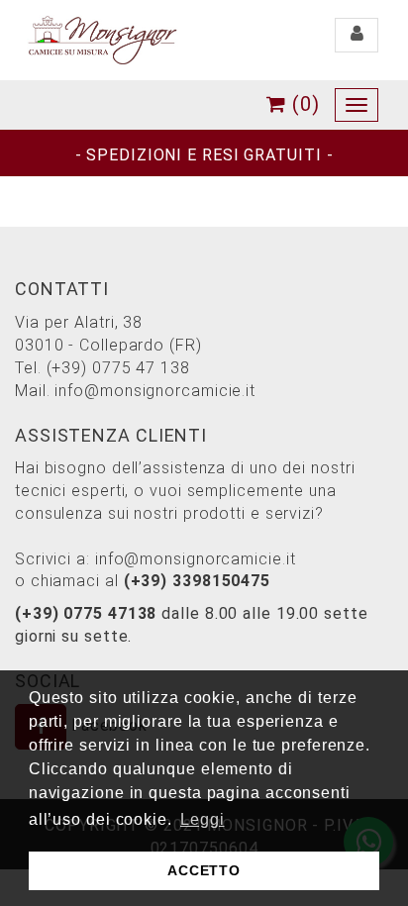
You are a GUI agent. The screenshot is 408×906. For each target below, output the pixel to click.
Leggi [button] (202, 819)
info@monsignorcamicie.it (154, 390)
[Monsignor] (102, 39)
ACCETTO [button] (204, 870)
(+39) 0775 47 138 (118, 367)
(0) (303, 104)
